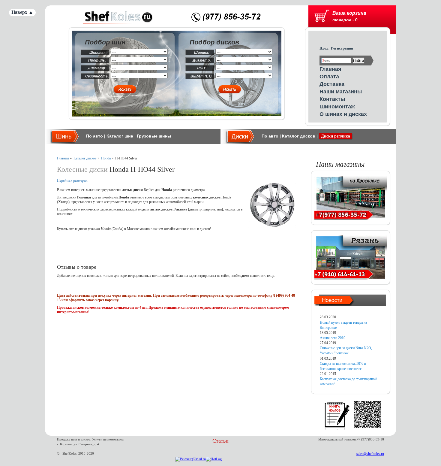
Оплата (329, 76)
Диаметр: (97, 68)
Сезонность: (97, 76)
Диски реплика (335, 136)
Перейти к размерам (72, 180)
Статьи (220, 441)
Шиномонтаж (337, 106)
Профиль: (97, 60)
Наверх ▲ (22, 12)
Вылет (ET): (201, 76)
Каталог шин (119, 136)
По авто (94, 136)
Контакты (332, 99)
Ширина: (97, 52)
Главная (330, 69)
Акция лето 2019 (332, 338)
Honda (106, 158)
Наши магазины (341, 91)
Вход (324, 48)
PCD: (201, 68)
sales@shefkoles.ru (370, 454)
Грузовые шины (154, 136)
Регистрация (342, 48)
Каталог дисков (298, 136)
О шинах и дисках (343, 114)
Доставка (332, 84)
